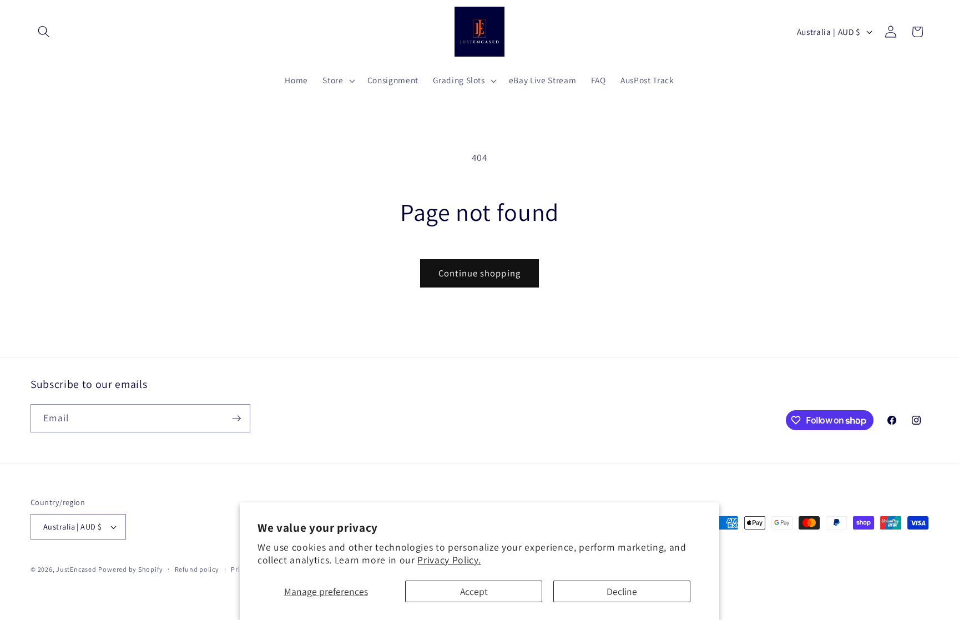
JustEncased (76, 569)
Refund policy (197, 569)
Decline (622, 591)
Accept (474, 591)
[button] (44, 31)
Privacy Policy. (449, 559)
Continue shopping (479, 273)
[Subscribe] (236, 418)
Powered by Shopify (130, 569)
